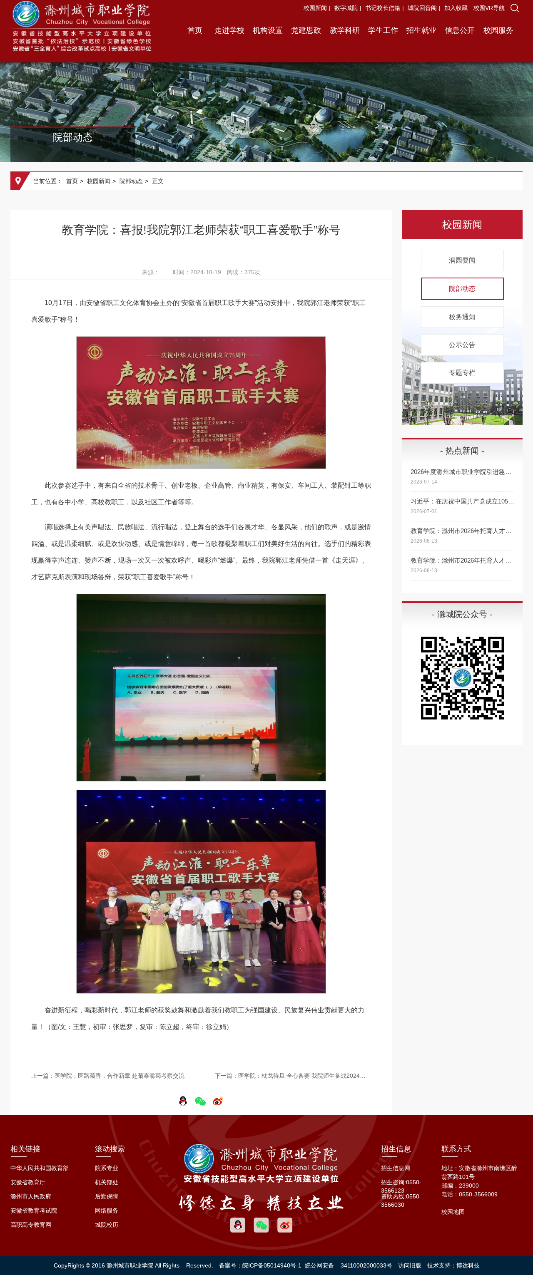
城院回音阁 (422, 8)
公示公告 (462, 344)
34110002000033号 (366, 1265)
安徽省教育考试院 (33, 1210)
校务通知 (462, 316)
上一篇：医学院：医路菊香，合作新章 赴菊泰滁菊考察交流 (107, 1075)
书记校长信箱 (382, 8)
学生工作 (383, 30)
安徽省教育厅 (27, 1182)
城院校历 (106, 1224)
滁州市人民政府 (30, 1196)
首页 (194, 30)
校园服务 (498, 30)
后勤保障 (106, 1196)
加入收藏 (456, 8)
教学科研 (345, 30)
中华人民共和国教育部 (39, 1168)
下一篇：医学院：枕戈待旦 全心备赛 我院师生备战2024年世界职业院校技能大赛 (293, 1075)
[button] (515, 8)
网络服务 (106, 1210)
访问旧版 (409, 1265)
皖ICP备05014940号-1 (271, 1265)
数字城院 (346, 8)
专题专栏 (462, 372)
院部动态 (131, 181)
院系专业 (106, 1168)
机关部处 (106, 1182)
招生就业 (421, 30)
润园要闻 (462, 260)
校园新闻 (315, 8)
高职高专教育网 (30, 1224)
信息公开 (460, 30)
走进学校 (229, 30)
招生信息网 (395, 1168)
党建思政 (306, 30)
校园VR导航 (489, 8)
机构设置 (268, 30)
